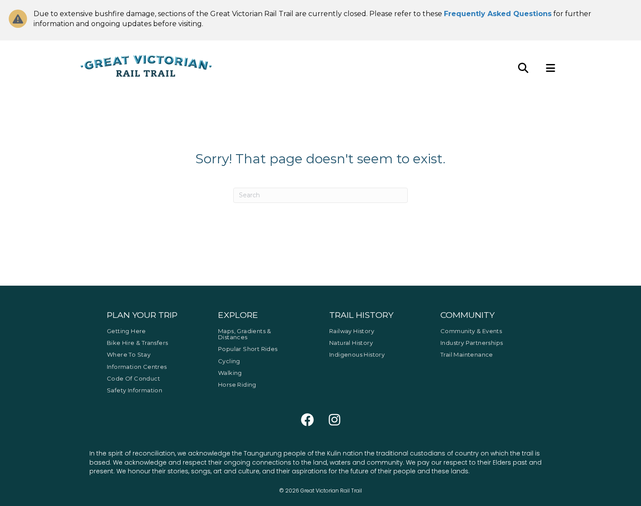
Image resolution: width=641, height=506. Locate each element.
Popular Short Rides (248, 348)
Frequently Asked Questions (498, 14)
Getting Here (126, 330)
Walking (230, 372)
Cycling (229, 361)
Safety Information (134, 390)
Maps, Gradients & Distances (244, 334)
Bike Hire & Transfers (137, 342)
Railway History (351, 330)
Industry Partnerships (471, 342)
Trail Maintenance (466, 354)
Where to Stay (128, 354)
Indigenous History (357, 354)
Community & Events (471, 330)
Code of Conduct (133, 378)
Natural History (351, 342)
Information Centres (137, 366)
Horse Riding (237, 384)
